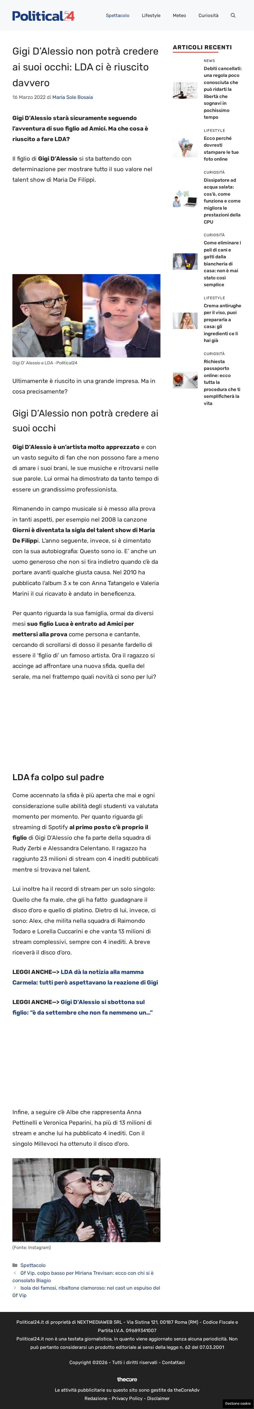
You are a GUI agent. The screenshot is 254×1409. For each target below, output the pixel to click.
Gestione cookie (238, 1404)
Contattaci (173, 1362)
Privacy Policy (127, 1398)
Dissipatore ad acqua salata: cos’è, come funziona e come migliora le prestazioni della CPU (222, 201)
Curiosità (208, 15)
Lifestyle (151, 15)
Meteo (179, 15)
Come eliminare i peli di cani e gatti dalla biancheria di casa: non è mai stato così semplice (222, 263)
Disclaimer (158, 1398)
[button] (233, 15)
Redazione (96, 1398)
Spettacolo (117, 15)
